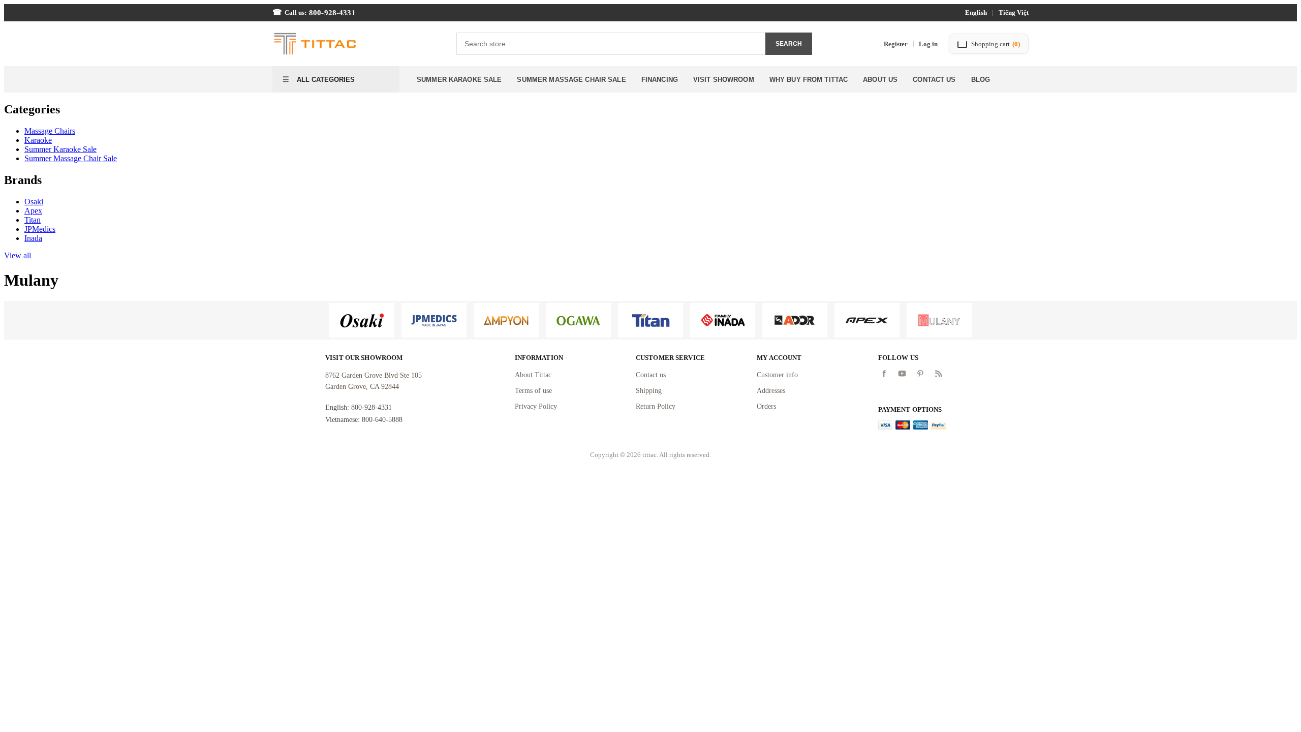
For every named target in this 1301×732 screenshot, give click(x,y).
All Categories (325, 79)
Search (789, 43)
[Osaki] (361, 320)
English (976, 12)
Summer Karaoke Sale (459, 79)
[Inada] (722, 320)
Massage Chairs (49, 131)
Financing (659, 79)
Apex (33, 210)
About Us (880, 79)
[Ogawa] (578, 320)
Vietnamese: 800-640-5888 (363, 419)
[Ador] (794, 320)
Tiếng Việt (1014, 12)
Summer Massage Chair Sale (571, 79)
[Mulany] (939, 320)
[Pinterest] (920, 373)
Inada (33, 238)
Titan (32, 220)
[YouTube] (902, 373)
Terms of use (533, 390)
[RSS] (938, 373)
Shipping (649, 390)
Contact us (651, 375)
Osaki (33, 201)
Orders (766, 406)
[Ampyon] (506, 320)
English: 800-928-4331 (358, 407)
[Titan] (650, 320)
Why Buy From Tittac (808, 79)
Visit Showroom (723, 79)
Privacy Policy (536, 406)
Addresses (771, 390)
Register (896, 44)
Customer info (777, 375)
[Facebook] (883, 373)
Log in (928, 44)
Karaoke (38, 140)
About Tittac (533, 375)
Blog (980, 79)
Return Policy (655, 406)
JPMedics (39, 229)
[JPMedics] (434, 320)
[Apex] (867, 320)
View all (17, 255)
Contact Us (934, 79)
